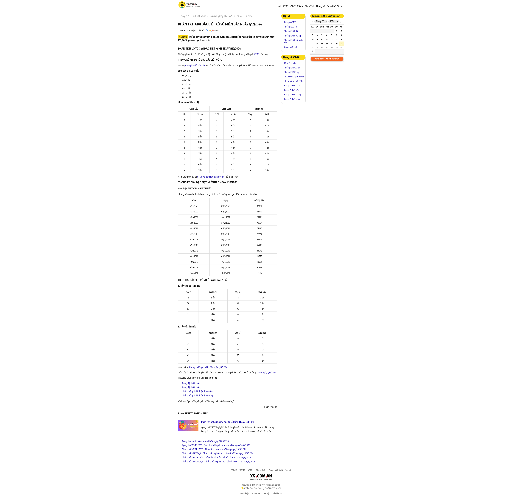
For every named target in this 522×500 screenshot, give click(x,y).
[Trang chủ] (279, 6)
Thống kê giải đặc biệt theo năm (197, 391)
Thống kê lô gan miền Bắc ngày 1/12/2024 (208, 367)
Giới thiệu (244, 493)
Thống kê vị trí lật (291, 31)
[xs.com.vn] (189, 8)
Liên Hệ (266, 493)
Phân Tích (309, 6)
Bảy (336, 27)
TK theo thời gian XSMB (294, 76)
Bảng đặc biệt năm (291, 90)
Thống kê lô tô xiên (292, 67)
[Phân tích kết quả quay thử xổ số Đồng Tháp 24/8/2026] (188, 426)
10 (312, 39)
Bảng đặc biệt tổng (292, 99)
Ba (317, 27)
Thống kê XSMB (291, 26)
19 (322, 43)
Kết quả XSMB (290, 22)
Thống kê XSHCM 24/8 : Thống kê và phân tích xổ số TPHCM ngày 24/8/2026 (218, 461)
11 (317, 39)
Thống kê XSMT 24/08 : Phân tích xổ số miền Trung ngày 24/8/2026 (214, 449)
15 (337, 39)
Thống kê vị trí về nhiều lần (293, 41)
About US (256, 493)
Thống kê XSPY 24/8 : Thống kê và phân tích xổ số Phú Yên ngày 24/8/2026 (217, 453)
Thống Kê (320, 6)
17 (312, 43)
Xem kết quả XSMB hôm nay (327, 58)
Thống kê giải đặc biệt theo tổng (197, 395)
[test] (312, 21)
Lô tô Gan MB (290, 63)
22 (337, 43)
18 (317, 43)
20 (327, 43)
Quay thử (331, 6)
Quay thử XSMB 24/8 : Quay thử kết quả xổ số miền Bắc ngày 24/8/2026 (216, 445)
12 (322, 39)
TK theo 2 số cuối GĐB (293, 81)
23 (341, 43)
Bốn (322, 27)
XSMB (285, 6)
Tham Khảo (261, 470)
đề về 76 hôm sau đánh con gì (211, 176)
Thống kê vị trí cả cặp (292, 35)
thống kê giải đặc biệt (195, 65)
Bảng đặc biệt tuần (191, 383)
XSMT (293, 6)
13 (326, 39)
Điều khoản (277, 493)
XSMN (300, 6)
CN (341, 27)
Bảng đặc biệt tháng (191, 387)
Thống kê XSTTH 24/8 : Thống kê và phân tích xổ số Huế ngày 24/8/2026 (216, 457)
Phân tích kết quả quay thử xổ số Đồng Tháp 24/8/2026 (227, 421)
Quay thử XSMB (290, 47)
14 (332, 39)
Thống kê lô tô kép (291, 72)
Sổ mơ (340, 6)
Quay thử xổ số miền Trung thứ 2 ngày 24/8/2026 (205, 441)
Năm (327, 27)
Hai (312, 27)
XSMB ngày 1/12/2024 (266, 372)
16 (341, 39)
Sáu (331, 27)
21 (332, 43)
